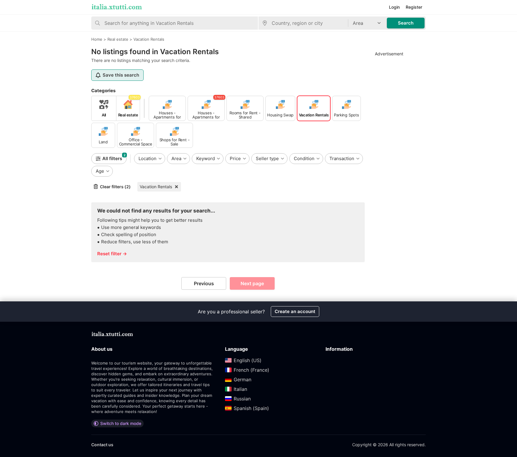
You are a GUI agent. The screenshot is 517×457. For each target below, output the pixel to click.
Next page (252, 283)
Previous (204, 283)
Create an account (295, 311)
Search (405, 23)
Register (414, 7)
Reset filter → (112, 253)
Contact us (102, 444)
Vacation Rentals (156, 186)
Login (394, 7)
